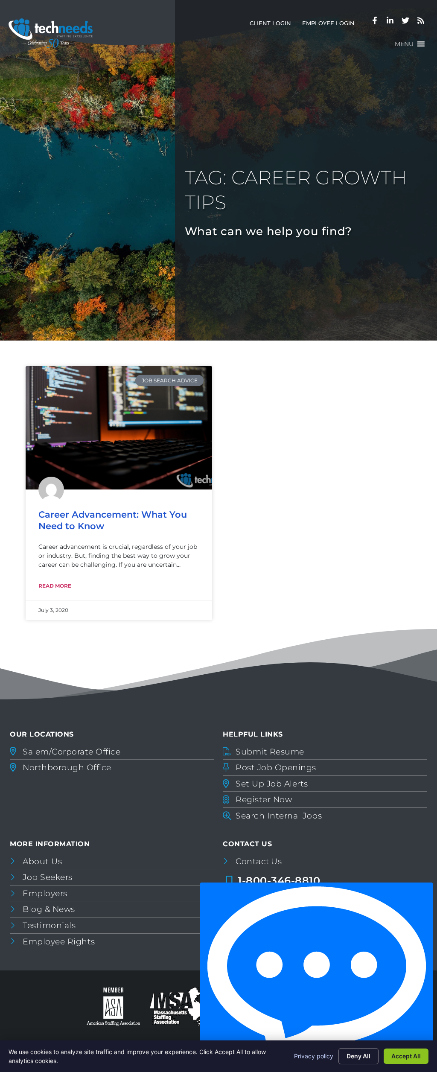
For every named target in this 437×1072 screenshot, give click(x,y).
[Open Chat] (316, 975)
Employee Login (331, 25)
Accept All (406, 1056)
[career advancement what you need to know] (119, 427)
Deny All (358, 1056)
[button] (404, 44)
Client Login (273, 25)
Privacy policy (313, 1056)
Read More (54, 586)
